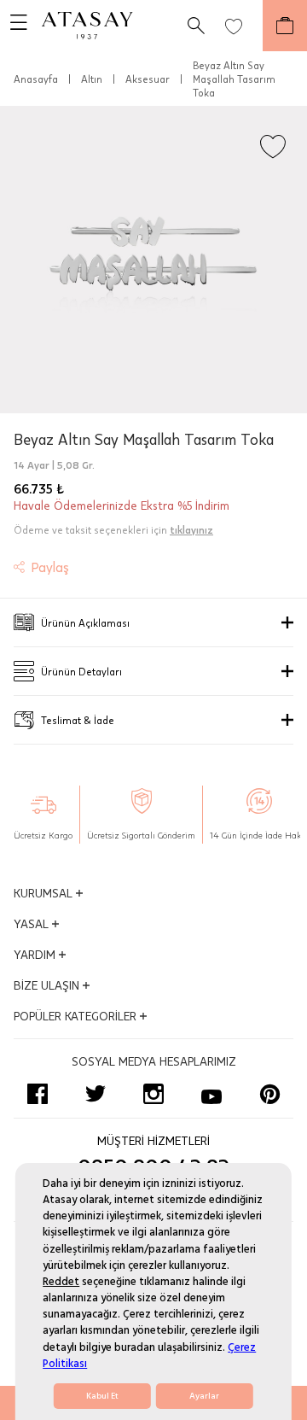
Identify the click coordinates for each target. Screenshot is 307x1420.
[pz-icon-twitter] (95, 1094)
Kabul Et (102, 1396)
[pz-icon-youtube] (211, 1094)
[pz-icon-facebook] (37, 1094)
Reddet (61, 1281)
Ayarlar (204, 1396)
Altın (91, 79)
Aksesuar (147, 79)
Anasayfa (36, 79)
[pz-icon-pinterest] (269, 1094)
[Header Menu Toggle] (13, 25)
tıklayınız (191, 529)
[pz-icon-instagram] (153, 1094)
